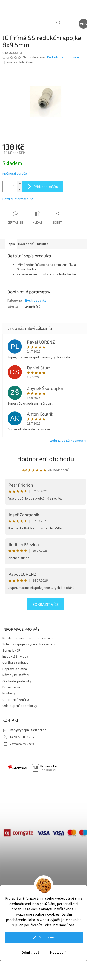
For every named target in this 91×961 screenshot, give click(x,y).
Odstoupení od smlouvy (19, 705)
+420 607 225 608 (22, 744)
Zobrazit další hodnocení (68, 440)
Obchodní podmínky (17, 681)
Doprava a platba (14, 669)
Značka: (21, 62)
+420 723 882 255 (22, 737)
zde (71, 925)
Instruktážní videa (15, 656)
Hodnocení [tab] (26, 244)
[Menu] (83, 23)
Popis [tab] (11, 244)
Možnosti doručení (15, 174)
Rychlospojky (35, 300)
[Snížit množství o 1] (19, 189)
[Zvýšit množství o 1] (19, 184)
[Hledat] (57, 23)
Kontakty (9, 693)
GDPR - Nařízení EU (15, 699)
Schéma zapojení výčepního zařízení (28, 644)
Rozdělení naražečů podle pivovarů (28, 638)
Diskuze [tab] (43, 244)
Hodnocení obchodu (45, 458)
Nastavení (58, 952)
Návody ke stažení (15, 675)
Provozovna (11, 687)
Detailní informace (15, 199)
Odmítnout (30, 952)
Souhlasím (47, 937)
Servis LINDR (11, 650)
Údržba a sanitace (15, 662)
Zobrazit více (46, 604)
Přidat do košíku (46, 186)
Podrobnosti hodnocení (64, 57)
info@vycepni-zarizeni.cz (28, 730)
